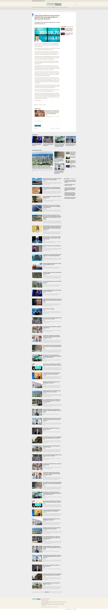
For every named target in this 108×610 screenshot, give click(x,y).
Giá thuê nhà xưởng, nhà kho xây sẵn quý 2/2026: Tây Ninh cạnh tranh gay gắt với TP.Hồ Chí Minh (73, 153)
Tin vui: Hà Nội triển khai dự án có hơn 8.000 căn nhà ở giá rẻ (52, 282)
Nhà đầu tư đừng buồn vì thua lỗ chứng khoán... (52, 245)
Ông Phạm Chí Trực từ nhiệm (48, 308)
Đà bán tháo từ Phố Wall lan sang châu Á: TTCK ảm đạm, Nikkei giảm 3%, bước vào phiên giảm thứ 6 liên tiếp (69, 29)
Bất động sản (61, 7)
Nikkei (45, 43)
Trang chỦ (34, 7)
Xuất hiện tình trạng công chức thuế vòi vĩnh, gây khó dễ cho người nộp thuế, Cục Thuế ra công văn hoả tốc (59, 172)
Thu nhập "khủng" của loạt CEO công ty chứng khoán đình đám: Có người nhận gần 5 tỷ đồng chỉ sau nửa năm (51, 237)
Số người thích (58, 128)
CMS (69, 609)
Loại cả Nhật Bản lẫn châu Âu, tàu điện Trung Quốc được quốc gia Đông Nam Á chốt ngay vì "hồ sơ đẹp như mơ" (51, 400)
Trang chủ (36, 13)
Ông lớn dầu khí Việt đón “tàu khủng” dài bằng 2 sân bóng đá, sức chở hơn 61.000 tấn (52, 179)
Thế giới (53, 7)
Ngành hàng (65, 7)
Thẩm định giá (42, 7)
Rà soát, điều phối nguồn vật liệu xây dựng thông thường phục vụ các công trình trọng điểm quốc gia (58, 160)
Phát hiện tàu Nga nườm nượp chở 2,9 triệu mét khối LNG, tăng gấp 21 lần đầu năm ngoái (71, 144)
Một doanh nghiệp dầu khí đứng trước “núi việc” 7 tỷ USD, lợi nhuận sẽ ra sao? (52, 264)
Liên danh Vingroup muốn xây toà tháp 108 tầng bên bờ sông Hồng (52, 273)
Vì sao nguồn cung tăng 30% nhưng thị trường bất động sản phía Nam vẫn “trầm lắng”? (73, 162)
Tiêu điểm (37, 7)
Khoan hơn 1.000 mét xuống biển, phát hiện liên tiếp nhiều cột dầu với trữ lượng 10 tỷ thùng (70, 181)
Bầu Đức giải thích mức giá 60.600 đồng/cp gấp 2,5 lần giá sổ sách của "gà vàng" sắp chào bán (51, 188)
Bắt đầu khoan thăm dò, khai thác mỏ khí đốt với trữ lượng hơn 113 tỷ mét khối (70, 198)
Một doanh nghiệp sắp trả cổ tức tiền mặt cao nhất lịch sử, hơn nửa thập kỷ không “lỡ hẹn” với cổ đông (52, 410)
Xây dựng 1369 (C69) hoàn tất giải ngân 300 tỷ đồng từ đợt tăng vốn (51, 446)
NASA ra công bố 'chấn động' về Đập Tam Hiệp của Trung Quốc (70, 185)
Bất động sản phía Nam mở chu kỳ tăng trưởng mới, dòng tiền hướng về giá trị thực (42, 167)
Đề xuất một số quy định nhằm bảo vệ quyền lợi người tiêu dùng (52, 327)
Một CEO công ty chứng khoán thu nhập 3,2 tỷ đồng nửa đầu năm (51, 429)
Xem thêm (47, 592)
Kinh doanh (49, 7)
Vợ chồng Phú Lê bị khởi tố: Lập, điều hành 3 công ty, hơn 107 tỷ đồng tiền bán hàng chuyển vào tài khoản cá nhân (51, 336)
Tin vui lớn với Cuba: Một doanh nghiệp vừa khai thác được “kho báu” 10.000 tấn (48, 144)
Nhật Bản (55, 43)
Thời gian (55, 128)
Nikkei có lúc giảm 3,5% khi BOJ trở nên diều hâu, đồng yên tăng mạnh (69, 34)
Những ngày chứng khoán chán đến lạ (72, 157)
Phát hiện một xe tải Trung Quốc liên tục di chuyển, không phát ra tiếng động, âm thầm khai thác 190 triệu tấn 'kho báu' (60, 145)
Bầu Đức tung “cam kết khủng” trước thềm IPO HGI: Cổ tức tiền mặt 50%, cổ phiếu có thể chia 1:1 (52, 365)
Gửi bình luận (37, 125)
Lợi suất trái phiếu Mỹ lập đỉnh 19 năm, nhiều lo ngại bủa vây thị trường (37, 144)
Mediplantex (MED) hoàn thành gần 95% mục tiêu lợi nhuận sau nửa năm (51, 382)
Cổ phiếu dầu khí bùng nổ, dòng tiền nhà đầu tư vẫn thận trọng (73, 166)
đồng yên (44, 104)
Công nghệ (56, 7)
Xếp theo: (52, 128)
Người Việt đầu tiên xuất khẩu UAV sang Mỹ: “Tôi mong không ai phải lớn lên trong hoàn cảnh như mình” (52, 300)
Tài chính (45, 7)
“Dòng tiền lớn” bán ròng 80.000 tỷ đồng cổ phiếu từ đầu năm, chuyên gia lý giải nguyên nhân (52, 255)
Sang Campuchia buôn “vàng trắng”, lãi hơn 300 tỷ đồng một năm (52, 197)
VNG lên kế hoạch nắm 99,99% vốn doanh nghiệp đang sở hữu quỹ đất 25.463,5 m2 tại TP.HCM (52, 437)
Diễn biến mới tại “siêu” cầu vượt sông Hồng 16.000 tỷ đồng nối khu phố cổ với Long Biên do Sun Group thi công (52, 206)
